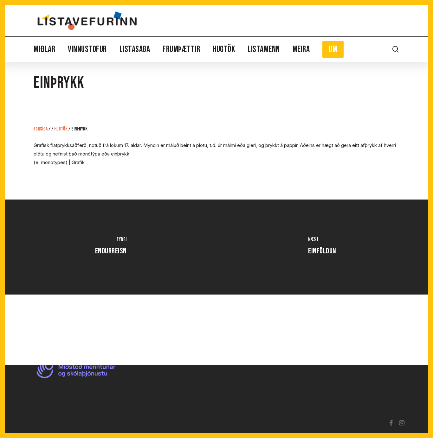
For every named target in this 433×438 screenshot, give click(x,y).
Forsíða (41, 129)
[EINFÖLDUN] (322, 247)
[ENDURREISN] (111, 247)
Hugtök (61, 129)
